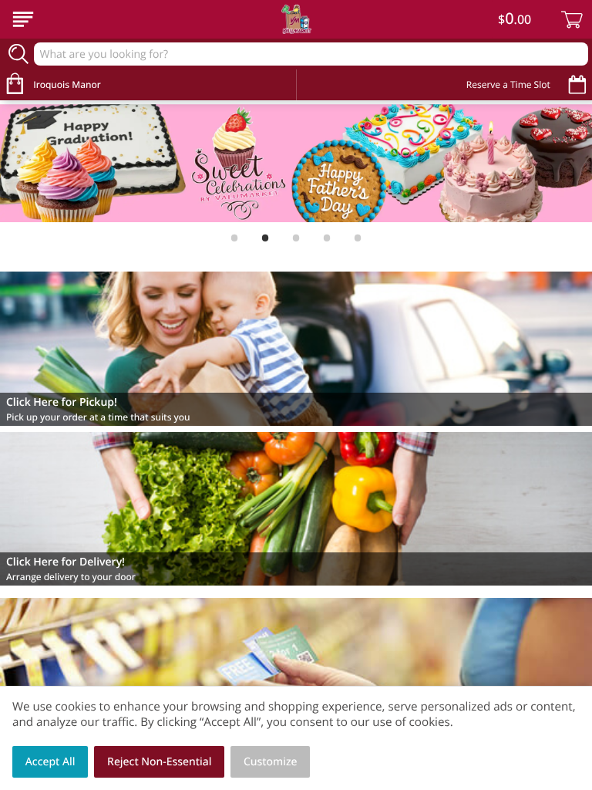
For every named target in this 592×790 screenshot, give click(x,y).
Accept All (50, 762)
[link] (296, 163)
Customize (271, 762)
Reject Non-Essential (159, 762)
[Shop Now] (23, 19)
